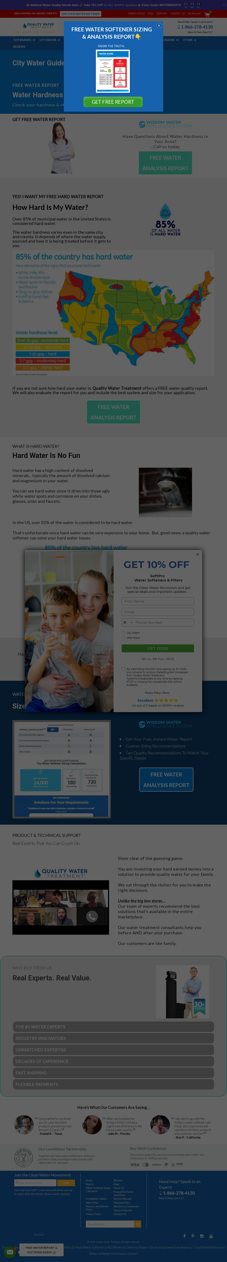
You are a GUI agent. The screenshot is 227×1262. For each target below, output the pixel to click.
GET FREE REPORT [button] (113, 102)
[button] (159, 25)
